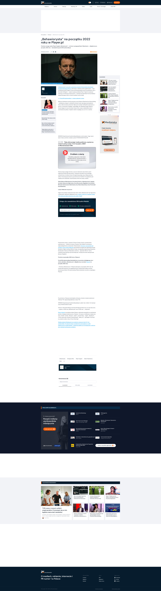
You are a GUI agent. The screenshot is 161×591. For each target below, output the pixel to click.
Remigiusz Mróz (70, 358)
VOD (61, 361)
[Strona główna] (46, 2)
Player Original (61, 312)
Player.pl (88, 262)
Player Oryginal (79, 358)
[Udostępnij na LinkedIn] (55, 51)
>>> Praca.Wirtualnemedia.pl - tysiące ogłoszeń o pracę (71, 98)
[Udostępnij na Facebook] (54, 51)
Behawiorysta (62, 358)
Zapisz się (88, 210)
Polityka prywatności (99, 588)
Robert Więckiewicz (88, 358)
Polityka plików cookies (116, 588)
